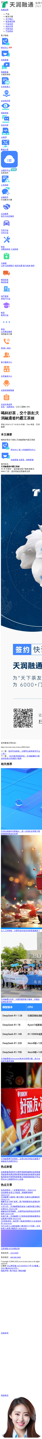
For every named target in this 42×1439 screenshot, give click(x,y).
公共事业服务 (6, 332)
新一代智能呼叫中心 (27, 450)
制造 (3, 247)
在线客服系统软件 (8, 1172)
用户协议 (13, 1271)
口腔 (3, 266)
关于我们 (9, 19)
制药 (33, 266)
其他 (3, 329)
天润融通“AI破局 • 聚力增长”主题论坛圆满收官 (20, 1197)
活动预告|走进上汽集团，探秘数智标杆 (17, 1192)
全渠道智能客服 (7, 390)
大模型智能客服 (22, 1172)
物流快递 (4, 280)
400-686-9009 (15, 1257)
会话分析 (4, 125)
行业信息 (9, 24)
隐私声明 (4, 1271)
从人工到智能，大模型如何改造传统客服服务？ (20, 931)
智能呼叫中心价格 (15, 1179)
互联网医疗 (9, 266)
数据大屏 (4, 150)
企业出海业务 (6, 404)
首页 (3, 407)
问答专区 (9, 29)
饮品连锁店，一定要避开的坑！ (14, 1190)
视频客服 (4, 72)
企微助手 (4, 197)
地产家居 (4, 296)
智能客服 (17, 1177)
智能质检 (4, 113)
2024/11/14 (32, 1190)
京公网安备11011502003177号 (19, 1266)
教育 (3, 313)
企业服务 (4, 214)
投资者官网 (10, 21)
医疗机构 (26, 266)
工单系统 (4, 185)
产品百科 (9, 31)
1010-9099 (14, 1253)
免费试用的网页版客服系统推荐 (21, 1174)
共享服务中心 (6, 376)
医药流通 (18, 266)
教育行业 (4, 315)
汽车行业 (4, 230)
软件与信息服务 (7, 216)
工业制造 (14, 249)
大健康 (4, 263)
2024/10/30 (17, 1219)
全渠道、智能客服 (26, 460)
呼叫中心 (4, 48)
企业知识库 (5, 101)
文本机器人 (5, 87)
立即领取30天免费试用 (10, 1249)
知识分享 (9, 26)
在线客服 (4, 60)
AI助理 (4, 137)
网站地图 (22, 1271)
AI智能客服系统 (28, 1177)
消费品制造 (5, 249)
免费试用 (4, 10)
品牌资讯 (10, 407)
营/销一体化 (6, 348)
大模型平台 (5, 170)
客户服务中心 (6, 362)
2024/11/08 (7, 1204)
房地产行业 (5, 299)
